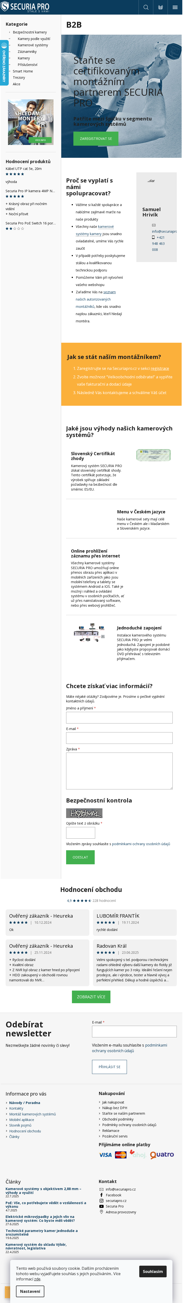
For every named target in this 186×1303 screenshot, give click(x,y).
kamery (95, 233)
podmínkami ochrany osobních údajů (141, 844)
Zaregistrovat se (96, 138)
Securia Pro (115, 1206)
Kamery (24, 58)
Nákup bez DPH (114, 1107)
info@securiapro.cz (167, 231)
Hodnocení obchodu (91, 889)
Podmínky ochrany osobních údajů (129, 1124)
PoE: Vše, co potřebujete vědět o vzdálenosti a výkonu (46, 1204)
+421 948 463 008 (158, 243)
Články (14, 1136)
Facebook (113, 1195)
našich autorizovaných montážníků (96, 299)
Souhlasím (153, 1271)
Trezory (19, 77)
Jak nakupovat (113, 1102)
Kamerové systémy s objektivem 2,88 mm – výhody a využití (43, 1190)
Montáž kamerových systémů (32, 1114)
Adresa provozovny (121, 1212)
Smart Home (23, 71)
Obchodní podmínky (117, 1119)
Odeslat (80, 857)
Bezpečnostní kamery (30, 32)
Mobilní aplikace (21, 1119)
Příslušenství (27, 64)
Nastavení (30, 1291)
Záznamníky (27, 51)
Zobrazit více (91, 997)
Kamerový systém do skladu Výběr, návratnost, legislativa (36, 1246)
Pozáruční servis (115, 1136)
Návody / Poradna (24, 1102)
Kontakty (16, 1108)
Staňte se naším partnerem (123, 1113)
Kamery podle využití (34, 38)
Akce (16, 84)
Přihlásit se (109, 1067)
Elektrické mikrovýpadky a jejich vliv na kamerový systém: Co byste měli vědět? (40, 1218)
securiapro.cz (116, 1200)
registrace (160, 368)
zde (37, 1279)
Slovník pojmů (20, 1125)
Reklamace (110, 1130)
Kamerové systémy (33, 45)
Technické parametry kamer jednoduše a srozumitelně (42, 1232)
